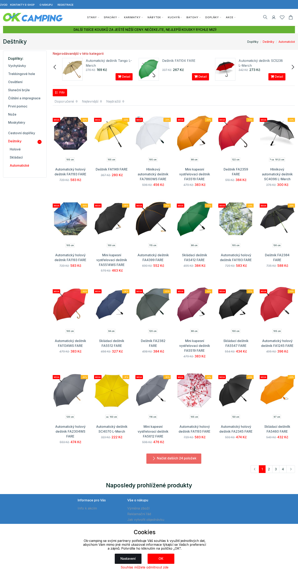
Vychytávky (17, 66)
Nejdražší (114, 101)
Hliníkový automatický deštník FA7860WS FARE (153, 174)
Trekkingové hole (21, 74)
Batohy (192, 17)
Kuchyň (174, 17)
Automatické (287, 41)
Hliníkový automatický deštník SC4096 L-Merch (277, 174)
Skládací (16, 157)
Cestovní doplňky (21, 133)
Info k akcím (87, 508)
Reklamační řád (139, 514)
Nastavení (128, 558)
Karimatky (132, 17)
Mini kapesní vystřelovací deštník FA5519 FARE (194, 174)
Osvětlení (15, 82)
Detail (125, 76)
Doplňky (212, 17)
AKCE (229, 17)
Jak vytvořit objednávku (145, 520)
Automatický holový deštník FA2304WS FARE (70, 431)
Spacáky (110, 17)
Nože (12, 114)
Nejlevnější (90, 101)
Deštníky (268, 41)
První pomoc (17, 106)
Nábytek (154, 17)
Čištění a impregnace (24, 98)
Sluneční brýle (19, 90)
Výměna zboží (138, 508)
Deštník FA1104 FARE (178, 61)
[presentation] (55, 67)
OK (161, 558)
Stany (92, 17)
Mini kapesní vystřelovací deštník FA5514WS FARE (111, 260)
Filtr (62, 92)
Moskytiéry (16, 122)
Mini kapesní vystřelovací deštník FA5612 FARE (153, 431)
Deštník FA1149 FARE (112, 169)
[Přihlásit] (273, 18)
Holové (15, 149)
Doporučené (65, 101)
